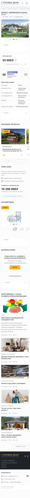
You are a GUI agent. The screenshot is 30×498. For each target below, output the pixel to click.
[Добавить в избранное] (25, 64)
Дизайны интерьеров (9, 463)
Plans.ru (10, 74)
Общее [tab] (5, 207)
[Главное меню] (27, 3)
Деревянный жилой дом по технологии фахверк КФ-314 (12, 150)
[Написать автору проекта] (26, 74)
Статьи (3, 465)
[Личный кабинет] (22, 3)
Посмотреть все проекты (11, 76)
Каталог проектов (7, 461)
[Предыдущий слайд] (8, 161)
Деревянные (7, 147)
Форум (3, 467)
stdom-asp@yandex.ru (11, 476)
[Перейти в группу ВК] (27, 476)
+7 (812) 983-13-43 (9, 479)
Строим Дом (10, 3)
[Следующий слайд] (21, 161)
